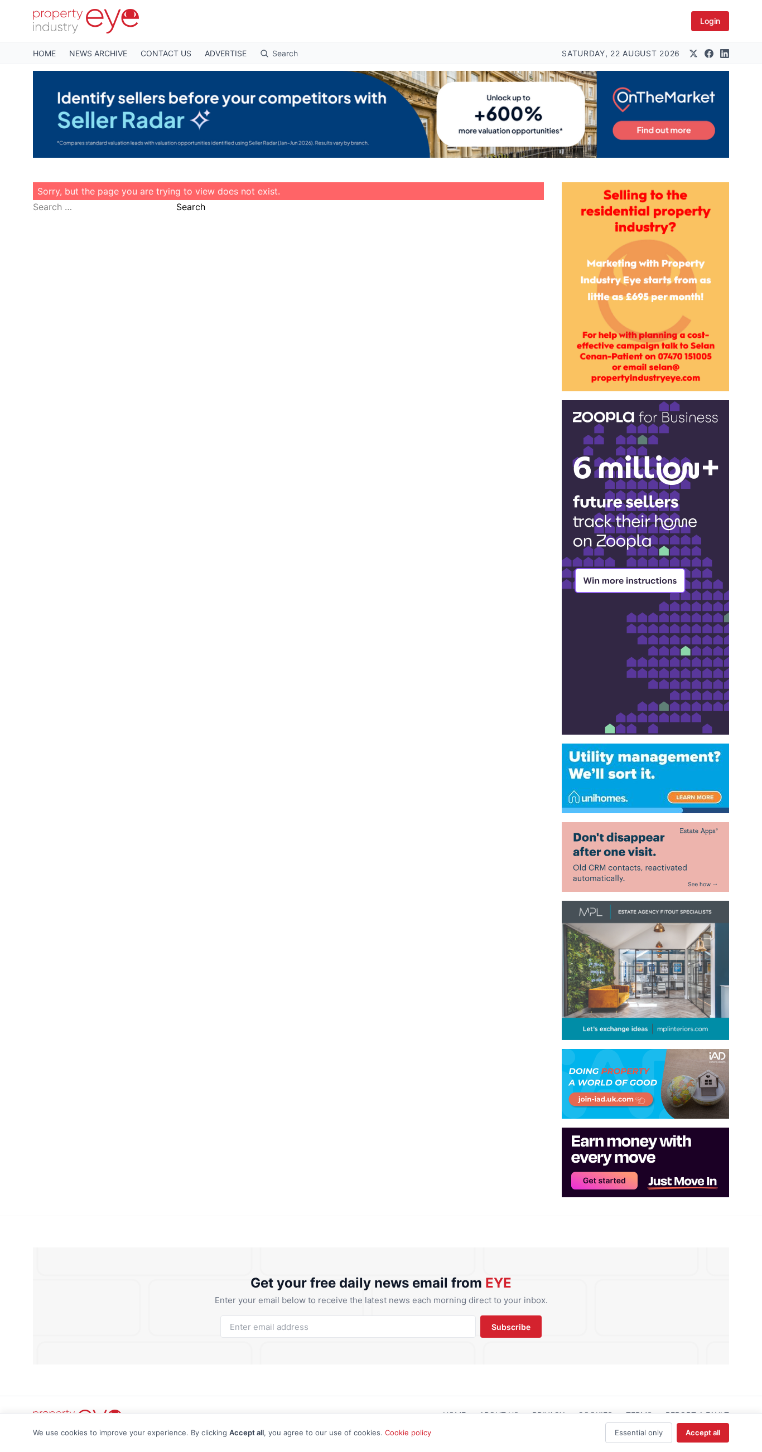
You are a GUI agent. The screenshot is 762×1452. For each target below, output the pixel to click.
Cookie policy (408, 1432)
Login (710, 21)
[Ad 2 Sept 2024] (645, 286)
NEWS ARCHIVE (98, 53)
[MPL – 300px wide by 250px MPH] (645, 970)
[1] (645, 778)
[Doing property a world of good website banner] (645, 1084)
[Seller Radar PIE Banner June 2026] (381, 114)
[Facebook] (709, 53)
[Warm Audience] (645, 857)
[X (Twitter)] (693, 53)
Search (190, 206)
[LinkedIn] (724, 53)
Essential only (639, 1432)
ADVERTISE (226, 53)
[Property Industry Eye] (86, 21)
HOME (44, 53)
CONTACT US (166, 53)
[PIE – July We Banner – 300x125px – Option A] (645, 1162)
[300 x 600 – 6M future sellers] (645, 567)
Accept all (703, 1432)
